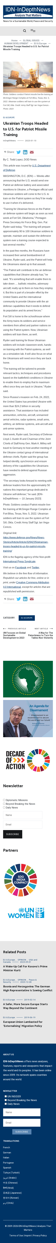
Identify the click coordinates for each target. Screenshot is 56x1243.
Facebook (20, 567)
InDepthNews (9, 141)
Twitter (35, 567)
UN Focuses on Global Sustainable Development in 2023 (14, 633)
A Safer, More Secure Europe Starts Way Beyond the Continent (25, 1006)
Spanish (7, 1167)
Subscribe (12, 834)
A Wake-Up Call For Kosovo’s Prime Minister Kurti (25, 968)
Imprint (28, 1235)
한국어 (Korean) (11, 1198)
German (7, 1152)
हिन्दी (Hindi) (8, 1188)
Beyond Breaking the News (20, 803)
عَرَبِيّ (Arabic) (9, 1178)
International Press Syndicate (19, 561)
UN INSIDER (14, 1096)
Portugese (8, 1162)
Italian (6, 1157)
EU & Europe (9, 117)
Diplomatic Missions (17, 800)
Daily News (12, 807)
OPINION (22, 960)
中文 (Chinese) (10, 1183)
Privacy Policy (40, 1235)
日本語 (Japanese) (12, 1193)
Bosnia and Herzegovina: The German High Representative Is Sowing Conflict (27, 988)
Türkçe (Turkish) (11, 1172)
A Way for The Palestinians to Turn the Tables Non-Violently (40, 633)
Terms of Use (16, 1235)
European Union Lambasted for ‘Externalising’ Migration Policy (22, 1024)
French (6, 1147)
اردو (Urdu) (8, 1203)
